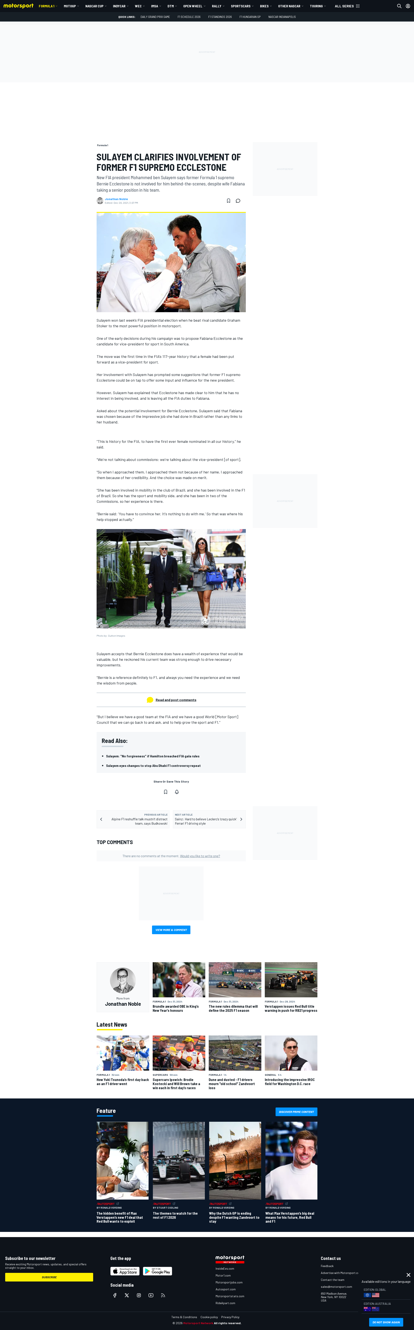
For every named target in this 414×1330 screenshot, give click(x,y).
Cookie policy (209, 1317)
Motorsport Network (198, 1323)
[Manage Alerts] (176, 792)
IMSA (154, 6)
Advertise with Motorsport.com (341, 1273)
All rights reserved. (228, 1323)
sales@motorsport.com (336, 1286)
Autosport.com (226, 1289)
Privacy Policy (230, 1317)
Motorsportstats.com (230, 1296)
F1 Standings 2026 (220, 17)
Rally (216, 6)
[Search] (399, 6)
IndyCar (119, 6)
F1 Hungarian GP (250, 17)
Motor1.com (223, 1275)
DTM (171, 6)
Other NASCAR (289, 6)
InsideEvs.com (225, 1268)
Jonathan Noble (116, 199)
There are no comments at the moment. (171, 856)
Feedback (327, 1266)
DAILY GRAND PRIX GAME (155, 17)
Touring (316, 6)
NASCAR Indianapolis (282, 17)
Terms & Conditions (184, 1317)
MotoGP (70, 6)
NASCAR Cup (94, 6)
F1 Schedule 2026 (189, 17)
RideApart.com (225, 1303)
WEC (138, 6)
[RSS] (163, 1295)
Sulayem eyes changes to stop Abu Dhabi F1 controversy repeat (153, 765)
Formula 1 (46, 6)
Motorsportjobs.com (229, 1282)
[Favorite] (228, 200)
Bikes (264, 6)
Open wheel (192, 6)
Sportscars (241, 6)
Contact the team (332, 1279)
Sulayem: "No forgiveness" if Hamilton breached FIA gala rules (152, 756)
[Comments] (239, 200)
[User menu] (408, 6)
